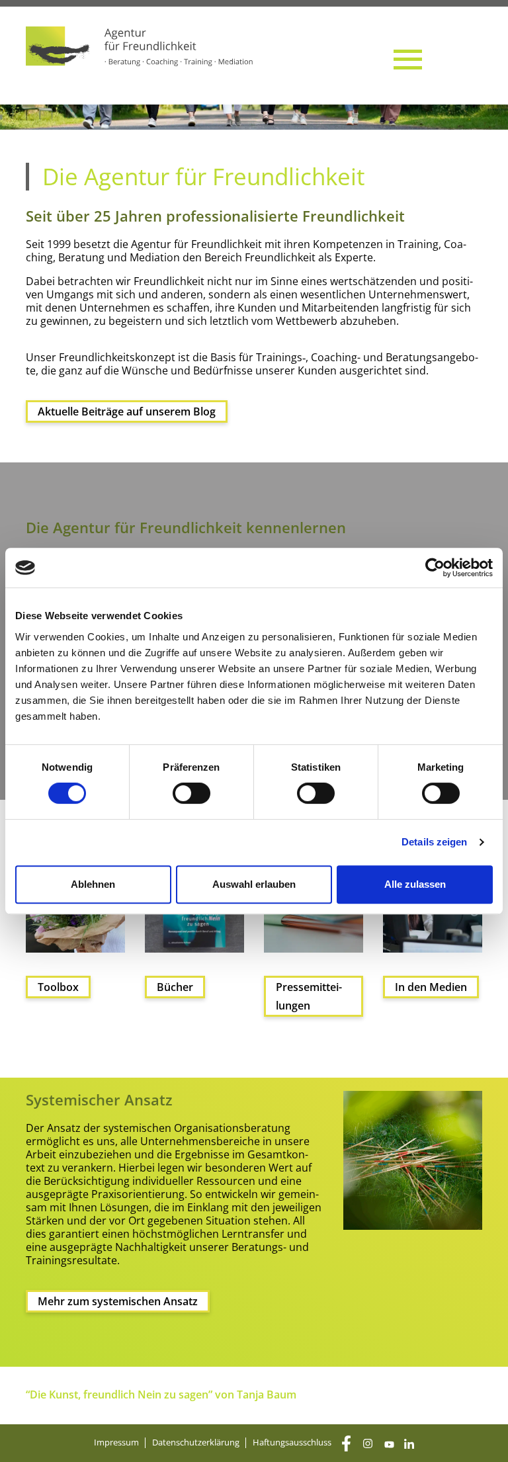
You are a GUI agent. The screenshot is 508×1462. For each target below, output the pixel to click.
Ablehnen (93, 884)
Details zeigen (434, 841)
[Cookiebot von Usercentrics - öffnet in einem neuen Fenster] (435, 568)
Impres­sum (116, 1442)
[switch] (191, 793)
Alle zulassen (415, 884)
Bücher (175, 987)
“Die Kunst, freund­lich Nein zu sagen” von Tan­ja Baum (161, 1394)
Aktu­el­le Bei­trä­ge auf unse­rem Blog (127, 411)
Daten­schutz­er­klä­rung (195, 1442)
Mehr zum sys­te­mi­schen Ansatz (118, 1301)
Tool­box (58, 987)
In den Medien (431, 987)
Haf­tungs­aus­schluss (292, 1442)
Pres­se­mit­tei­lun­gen (309, 996)
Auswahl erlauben (254, 884)
